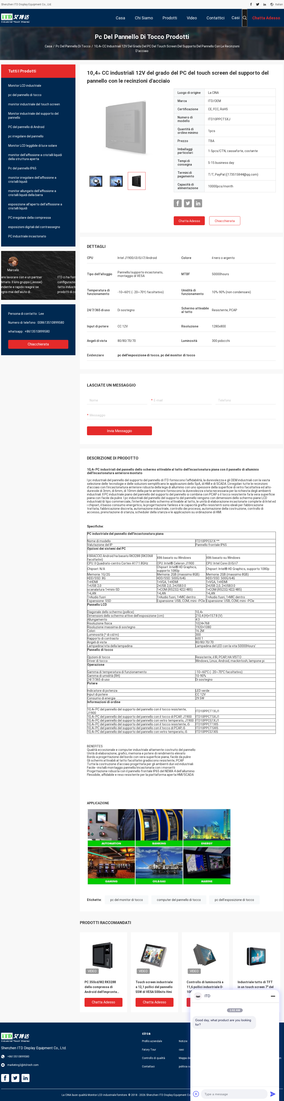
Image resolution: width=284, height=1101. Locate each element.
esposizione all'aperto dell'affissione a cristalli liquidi (35, 206)
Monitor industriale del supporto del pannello (33, 115)
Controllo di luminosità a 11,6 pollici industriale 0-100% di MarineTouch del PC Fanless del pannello (205, 987)
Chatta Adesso (189, 221)
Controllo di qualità (153, 1058)
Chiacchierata (38, 344)
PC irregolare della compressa (29, 217)
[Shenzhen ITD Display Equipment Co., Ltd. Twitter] (257, 4)
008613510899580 (50, 322)
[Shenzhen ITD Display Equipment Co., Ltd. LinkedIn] (264, 4)
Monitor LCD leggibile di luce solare (32, 145)
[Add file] (196, 1094)
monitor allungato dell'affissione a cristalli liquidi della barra (32, 193)
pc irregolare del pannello (25, 136)
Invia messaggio (119, 431)
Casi (236, 17)
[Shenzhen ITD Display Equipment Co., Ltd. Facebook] (251, 4)
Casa (48, 46)
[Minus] (273, 996)
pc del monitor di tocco (126, 900)
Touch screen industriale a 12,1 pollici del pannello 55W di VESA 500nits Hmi (154, 987)
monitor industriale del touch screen (34, 104)
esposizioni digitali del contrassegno (34, 227)
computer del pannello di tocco (179, 900)
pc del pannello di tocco (73, 46)
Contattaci (148, 1066)
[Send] (272, 1094)
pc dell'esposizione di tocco (234, 900)
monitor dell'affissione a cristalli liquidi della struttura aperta (35, 157)
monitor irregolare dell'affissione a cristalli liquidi (32, 179)
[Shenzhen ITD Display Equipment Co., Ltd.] (15, 18)
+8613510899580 (37, 331)
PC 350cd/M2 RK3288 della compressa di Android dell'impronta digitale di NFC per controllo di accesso (101, 987)
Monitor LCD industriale (24, 85)
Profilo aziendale (152, 1041)
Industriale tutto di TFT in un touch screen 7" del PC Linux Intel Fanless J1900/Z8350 (256, 987)
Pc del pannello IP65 (22, 168)
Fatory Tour (149, 1049)
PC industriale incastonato (27, 236)
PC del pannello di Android (26, 127)
